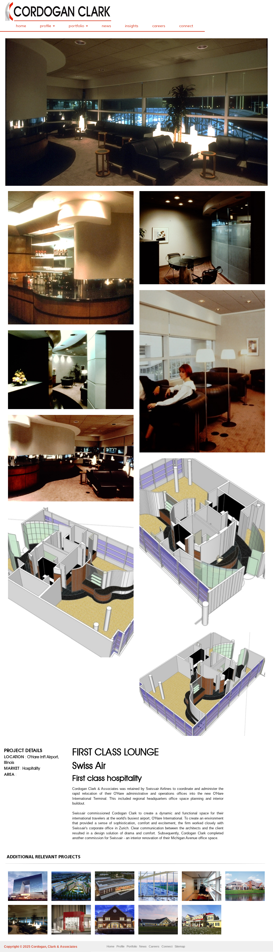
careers (158, 25)
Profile (121, 946)
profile (46, 25)
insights (131, 25)
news (106, 25)
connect (186, 25)
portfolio (77, 25)
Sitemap (180, 946)
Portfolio (132, 946)
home (21, 25)
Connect (167, 946)
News (143, 946)
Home (110, 946)
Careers (154, 946)
